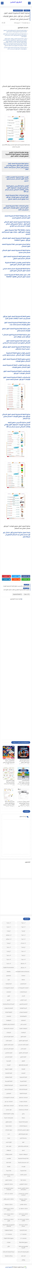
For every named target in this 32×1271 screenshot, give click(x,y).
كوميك (8, 1166)
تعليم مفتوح (9, 1122)
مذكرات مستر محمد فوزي (8, 1220)
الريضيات (8, 1032)
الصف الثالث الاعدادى (23, 1044)
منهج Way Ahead (23, 1242)
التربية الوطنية (23, 1008)
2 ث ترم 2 (23, 939)
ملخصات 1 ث (23, 1234)
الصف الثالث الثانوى (8, 1044)
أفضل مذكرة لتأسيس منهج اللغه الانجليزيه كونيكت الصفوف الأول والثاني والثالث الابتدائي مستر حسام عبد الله (17, 425)
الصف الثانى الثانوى (23, 1053)
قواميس (9, 1158)
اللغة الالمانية (8, 1073)
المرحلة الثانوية (23, 1093)
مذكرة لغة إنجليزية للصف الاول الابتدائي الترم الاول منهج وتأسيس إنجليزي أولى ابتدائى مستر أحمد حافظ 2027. (15, 35)
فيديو (23, 1150)
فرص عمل (8, 1146)
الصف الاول (23, 1036)
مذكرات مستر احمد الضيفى (23, 1215)
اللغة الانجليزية (18, 10)
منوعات (8, 1242)
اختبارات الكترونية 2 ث (23, 988)
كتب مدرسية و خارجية (23, 1162)
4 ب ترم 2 (23, 959)
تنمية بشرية (9, 1126)
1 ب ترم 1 (27, 10)
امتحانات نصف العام (9, 1105)
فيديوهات (8, 1150)
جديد (9, 1134)
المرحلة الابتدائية (23, 1089)
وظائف (23, 1260)
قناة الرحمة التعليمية (23, 1158)
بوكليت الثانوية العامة (8, 1113)
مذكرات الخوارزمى (23, 1184)
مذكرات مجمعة (8, 1204)
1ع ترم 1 (23, 931)
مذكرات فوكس (23, 1204)
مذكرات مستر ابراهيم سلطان (9, 1209)
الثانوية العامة (8, 1012)
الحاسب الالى (23, 1024)
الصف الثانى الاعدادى (8, 1048)
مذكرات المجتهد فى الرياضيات (8, 1189)
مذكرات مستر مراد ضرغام (23, 1225)
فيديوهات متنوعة (23, 1154)
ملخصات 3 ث (23, 1238)
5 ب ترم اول (23, 963)
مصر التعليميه (23, 1230)
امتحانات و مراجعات (23, 1109)
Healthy (8, 971)
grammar (8, 975)
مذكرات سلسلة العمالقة (23, 1200)
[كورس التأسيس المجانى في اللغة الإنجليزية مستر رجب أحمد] (8, 773)
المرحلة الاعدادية (9, 1089)
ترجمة (23, 1118)
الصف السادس (8, 1057)
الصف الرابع (23, 1057)
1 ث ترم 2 (9, 927)
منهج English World (8, 1238)
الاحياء (23, 996)
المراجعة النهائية (9, 1085)
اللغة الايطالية (8, 1077)
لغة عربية (8, 1170)
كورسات (23, 1166)
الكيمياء (23, 1073)
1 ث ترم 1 (23, 927)
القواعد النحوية (8, 1069)
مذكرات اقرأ (23, 1180)
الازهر (9, 996)
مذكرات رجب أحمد (9, 1193)
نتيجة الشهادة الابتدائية (8, 1252)
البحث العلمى (23, 1000)
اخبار (9, 979)
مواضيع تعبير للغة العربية (23, 1247)
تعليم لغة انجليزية (23, 1122)
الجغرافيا (23, 1020)
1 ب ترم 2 (9, 923)
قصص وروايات (8, 1154)
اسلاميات (8, 992)
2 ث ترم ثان (23, 943)
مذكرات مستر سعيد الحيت (9, 1215)
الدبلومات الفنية (23, 1028)
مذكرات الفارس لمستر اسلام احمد (23, 1189)
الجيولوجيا (8, 1020)
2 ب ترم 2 (23, 935)
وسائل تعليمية (8, 1256)
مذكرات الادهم (8, 1180)
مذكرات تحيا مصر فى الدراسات (23, 1194)
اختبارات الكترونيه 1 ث (9, 988)
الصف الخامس (8, 1053)
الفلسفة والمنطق (23, 1065)
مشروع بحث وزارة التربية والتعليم (9, 1225)
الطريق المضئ (16, 2)
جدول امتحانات (8, 1130)
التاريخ (8, 1000)
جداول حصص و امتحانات (23, 1130)
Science (23, 975)
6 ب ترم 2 (9, 963)
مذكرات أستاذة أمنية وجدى (9, 1175)
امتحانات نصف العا (23, 1105)
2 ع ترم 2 (23, 947)
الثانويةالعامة (23, 1016)
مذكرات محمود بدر (23, 1208)
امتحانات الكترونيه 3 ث (8, 1097)
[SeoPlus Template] (25, 1267)
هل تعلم (23, 1256)
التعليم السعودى (9, 1008)
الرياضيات (23, 1032)
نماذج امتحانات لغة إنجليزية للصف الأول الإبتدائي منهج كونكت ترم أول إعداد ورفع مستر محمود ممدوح (17, 197)
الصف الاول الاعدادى (8, 1036)
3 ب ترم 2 (23, 951)
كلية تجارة (8, 1162)
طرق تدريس (9, 1142)
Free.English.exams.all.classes (22, 971)
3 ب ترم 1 (9, 947)
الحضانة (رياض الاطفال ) (9, 1024)
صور (23, 1142)
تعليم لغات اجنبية (8, 1118)
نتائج (9, 1246)
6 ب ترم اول (23, 967)
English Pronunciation (8, 967)
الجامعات (8, 1016)
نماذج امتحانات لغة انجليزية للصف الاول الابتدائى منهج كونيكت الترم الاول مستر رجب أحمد (15, 48)
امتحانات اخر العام (23, 1097)
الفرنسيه (8, 1061)
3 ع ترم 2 (9, 951)
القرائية (23, 1069)
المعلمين (8, 1093)
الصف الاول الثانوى (23, 1040)
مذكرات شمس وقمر (9, 1199)
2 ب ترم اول (8, 935)
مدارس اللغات (23, 1174)
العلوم (23, 1061)
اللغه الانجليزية (23, 1085)
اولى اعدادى (8, 1109)
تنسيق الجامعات (23, 1126)
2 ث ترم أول (8, 939)
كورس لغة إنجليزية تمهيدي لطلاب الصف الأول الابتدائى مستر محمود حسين (17, 179)
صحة (8, 1138)
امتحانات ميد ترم (9, 1101)
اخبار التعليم (23, 984)
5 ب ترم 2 (9, 959)
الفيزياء (8, 1065)
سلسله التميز (23, 1138)
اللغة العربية (23, 1081)
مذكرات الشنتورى (9, 1184)
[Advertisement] (16, 68)
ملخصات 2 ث (9, 1234)
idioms (23, 979)
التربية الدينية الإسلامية (8, 1004)
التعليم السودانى (23, 1012)
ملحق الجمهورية (9, 1230)
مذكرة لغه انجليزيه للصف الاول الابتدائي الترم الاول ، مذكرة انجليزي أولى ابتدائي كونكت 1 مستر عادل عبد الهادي (17, 224)
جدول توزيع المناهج (23, 1134)
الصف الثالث (9, 1040)
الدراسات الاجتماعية (8, 1028)
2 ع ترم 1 (9, 943)
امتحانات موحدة (23, 1101)
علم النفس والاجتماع (23, 1146)
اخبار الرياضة (9, 984)
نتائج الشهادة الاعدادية (23, 1252)
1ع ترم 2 (8, 931)
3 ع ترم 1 (23, 955)
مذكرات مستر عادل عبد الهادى (23, 1220)
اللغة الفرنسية (8, 1081)
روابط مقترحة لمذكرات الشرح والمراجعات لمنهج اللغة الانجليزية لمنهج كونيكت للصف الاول (15, 31)
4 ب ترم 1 (9, 955)
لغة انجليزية (23, 1170)
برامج (23, 1113)
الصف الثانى (23, 1048)
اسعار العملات (23, 992)
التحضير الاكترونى (23, 1004)
